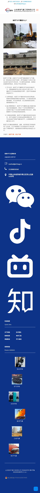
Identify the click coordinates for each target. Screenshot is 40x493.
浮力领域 (18, 339)
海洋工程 (18, 335)
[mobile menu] (37, 10)
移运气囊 (18, 134)
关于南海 (7, 332)
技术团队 (18, 332)
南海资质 (7, 335)
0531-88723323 (14, 1)
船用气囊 (11, 134)
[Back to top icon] (36, 489)
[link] (20, 196)
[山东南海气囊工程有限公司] (20, 10)
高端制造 (7, 339)
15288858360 (26, 1)
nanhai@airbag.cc (21, 3)
